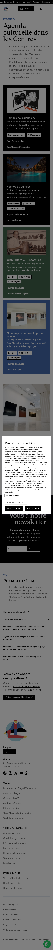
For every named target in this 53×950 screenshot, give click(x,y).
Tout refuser (33, 508)
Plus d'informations (12, 495)
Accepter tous (13, 508)
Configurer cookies (16, 502)
